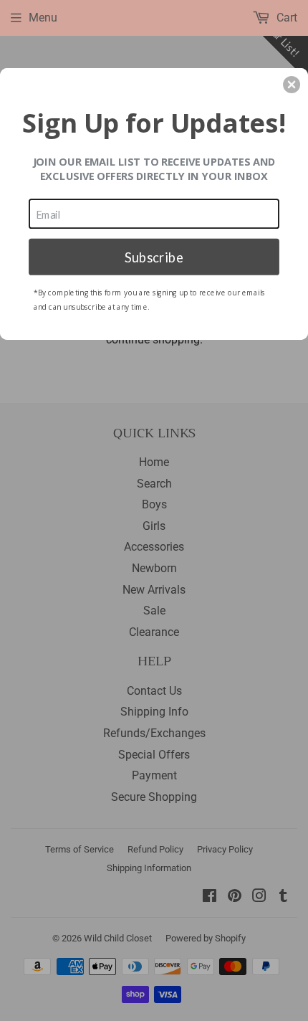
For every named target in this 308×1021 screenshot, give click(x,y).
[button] (291, 84)
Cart (285, 17)
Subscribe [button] (154, 256)
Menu (43, 17)
